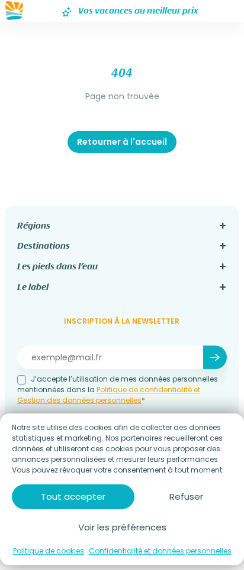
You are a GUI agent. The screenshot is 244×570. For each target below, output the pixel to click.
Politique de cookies (48, 551)
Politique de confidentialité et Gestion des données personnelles (108, 395)
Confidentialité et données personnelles (160, 551)
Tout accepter (73, 496)
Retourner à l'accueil (122, 142)
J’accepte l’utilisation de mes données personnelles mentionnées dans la (118, 389)
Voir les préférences (122, 527)
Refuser (186, 496)
